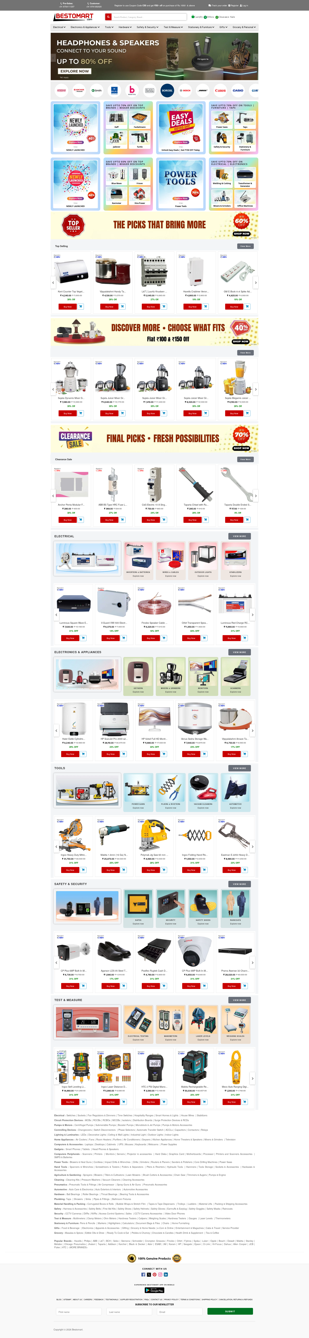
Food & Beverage (71, 1228)
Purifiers (117, 1139)
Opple (213, 1240)
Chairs (166, 1223)
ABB (95, 1240)
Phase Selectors (126, 1129)
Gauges (193, 1218)
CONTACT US (156, 1299)
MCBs (88, 1120)
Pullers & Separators (133, 1166)
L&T (102, 1240)
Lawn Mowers (133, 1174)
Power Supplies (169, 1144)
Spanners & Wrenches (81, 1166)
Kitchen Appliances (162, 1139)
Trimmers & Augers (197, 1174)
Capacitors (180, 1129)
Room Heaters (103, 1139)
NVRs (94, 1213)
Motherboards (194, 1154)
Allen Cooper (240, 1244)
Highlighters (114, 1223)
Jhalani (91, 1244)
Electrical (58, 27)
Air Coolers (81, 1139)
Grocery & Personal (243, 27)
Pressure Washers (91, 1179)
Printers (98, 1154)
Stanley (249, 1240)
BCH (108, 1240)
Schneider (137, 1240)
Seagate (187, 1244)
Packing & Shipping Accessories (231, 1203)
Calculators (128, 1223)
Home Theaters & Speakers (188, 1139)
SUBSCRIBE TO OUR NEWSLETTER (154, 1304)
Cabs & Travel (213, 1228)
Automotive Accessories (135, 1189)
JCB (251, 1244)
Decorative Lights (97, 1134)
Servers (121, 1154)
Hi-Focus (217, 1244)
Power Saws (226, 1162)
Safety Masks (213, 1208)
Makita (240, 1240)
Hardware (124, 27)
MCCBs (116, 1120)
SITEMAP (67, 1299)
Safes (129, 1213)
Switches (70, 1115)
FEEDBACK (98, 1299)
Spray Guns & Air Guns (129, 1184)
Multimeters (79, 1218)
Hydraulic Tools (175, 1166)
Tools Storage (205, 1166)
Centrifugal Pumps (84, 1125)
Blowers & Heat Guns (81, 1162)
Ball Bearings (74, 1194)
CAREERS (88, 1299)
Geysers (146, 1139)
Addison (112, 1244)
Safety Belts (95, 1208)
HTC (64, 1247)
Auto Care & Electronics (81, 1189)
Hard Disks (161, 1154)
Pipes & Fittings (102, 1199)
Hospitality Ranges (143, 1115)
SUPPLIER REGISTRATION (131, 1299)
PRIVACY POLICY (171, 1299)
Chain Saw (179, 1174)
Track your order (219, 5)
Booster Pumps (126, 1125)
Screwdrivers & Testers (107, 1166)
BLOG (58, 1299)
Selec (116, 1240)
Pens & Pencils (88, 1223)
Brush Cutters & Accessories (157, 1174)
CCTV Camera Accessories (148, 1213)
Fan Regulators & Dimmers (101, 1115)
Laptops (89, 1144)
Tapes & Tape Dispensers (161, 1203)
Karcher (123, 1244)
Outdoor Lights (155, 1134)
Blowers (98, 1174)
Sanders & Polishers (182, 1162)
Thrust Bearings (109, 1194)
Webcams (153, 1144)
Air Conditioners (132, 1139)
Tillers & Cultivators (114, 1174)
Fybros (187, 1240)
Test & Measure (172, 27)
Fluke (57, 1247)
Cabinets (111, 1144)
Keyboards (140, 1144)
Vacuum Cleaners (111, 1179)
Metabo (58, 1244)
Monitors (110, 1154)
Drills (135, 1162)
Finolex (170, 1240)
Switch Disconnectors (105, 1129)
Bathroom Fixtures (121, 1199)
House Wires (188, 1115)
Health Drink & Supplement (190, 1232)
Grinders (144, 1162)
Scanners (87, 1154)
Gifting (125, 1228)
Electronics (87, 1228)
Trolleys (181, 1203)
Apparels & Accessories (107, 1228)
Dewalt (230, 1240)
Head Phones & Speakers (105, 1149)
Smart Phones (73, 1149)
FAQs (146, 1299)
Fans (91, 1139)
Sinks (88, 1199)
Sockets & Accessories (227, 1166)
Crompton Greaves (155, 1240)
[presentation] (53, 58)
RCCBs (97, 1120)
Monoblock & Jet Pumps (148, 1125)
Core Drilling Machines (205, 1162)
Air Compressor (106, 1184)
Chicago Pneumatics (75, 1244)
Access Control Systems (111, 1213)
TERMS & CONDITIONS (190, 1299)
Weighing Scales (157, 1218)
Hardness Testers (127, 1218)
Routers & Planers (160, 1162)
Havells (78, 1240)
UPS (120, 1144)
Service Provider (230, 1228)
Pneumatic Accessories (155, 1184)
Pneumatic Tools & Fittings (82, 1184)
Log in (245, 5)
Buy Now (68, 306)
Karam (172, 1244)
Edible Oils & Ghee (95, 1232)
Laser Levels (206, 1218)
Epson (197, 1244)
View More (245, 246)
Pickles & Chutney (141, 1232)
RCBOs (106, 1120)
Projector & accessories (140, 1154)
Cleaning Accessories (133, 1179)
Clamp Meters (94, 1218)
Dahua (227, 1244)
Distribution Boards (142, 1120)
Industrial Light (138, 1134)
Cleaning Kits (73, 1179)
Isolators (126, 1120)
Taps (69, 1199)
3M (164, 1244)
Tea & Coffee (212, 1232)
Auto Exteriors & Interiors (108, 1189)
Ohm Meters (110, 1218)
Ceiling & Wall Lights (118, 1134)
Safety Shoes (124, 1208)
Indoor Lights (171, 1134)
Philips (87, 1240)
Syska (197, 1240)
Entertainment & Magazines (190, 1228)
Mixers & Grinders (213, 1139)
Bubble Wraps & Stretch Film (131, 1203)
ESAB (158, 1244)
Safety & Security (146, 27)
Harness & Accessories (75, 1208)
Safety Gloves (158, 1208)
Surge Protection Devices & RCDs (171, 1120)
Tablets (86, 1149)
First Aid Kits (109, 1208)
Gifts (222, 27)
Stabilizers (202, 1115)
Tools (108, 27)
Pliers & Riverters (156, 1166)
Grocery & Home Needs (143, 1228)
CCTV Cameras (73, 1213)
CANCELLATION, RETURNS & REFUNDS (236, 1299)
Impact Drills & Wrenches (118, 1162)
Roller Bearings (91, 1194)
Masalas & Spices (73, 1232)
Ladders (192, 1203)
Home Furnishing (180, 1223)
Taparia (102, 1244)
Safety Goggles (197, 1208)
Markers (102, 1223)
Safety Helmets (141, 1208)
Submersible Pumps (105, 1125)
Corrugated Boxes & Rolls (100, 1203)
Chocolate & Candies (162, 1232)
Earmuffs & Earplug (177, 1208)
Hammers (191, 1166)
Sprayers (87, 1174)
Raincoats (227, 1208)
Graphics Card (176, 1154)
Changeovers (85, 1129)
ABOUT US (77, 1299)
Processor (208, 1154)
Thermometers (222, 1218)
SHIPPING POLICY (209, 1299)
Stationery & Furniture (200, 27)
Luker (205, 1240)
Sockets (82, 1115)
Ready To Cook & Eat (118, 1232)
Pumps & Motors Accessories (177, 1125)
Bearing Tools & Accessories (134, 1194)
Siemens (125, 1240)
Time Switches (124, 1115)
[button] (80, 307)
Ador (150, 1244)
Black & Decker (137, 1244)
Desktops (100, 1144)
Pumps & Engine (217, 1174)
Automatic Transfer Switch (150, 1129)
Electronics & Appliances (84, 27)
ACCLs (169, 1129)
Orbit (179, 1240)
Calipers (143, 1218)
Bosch (222, 1240)
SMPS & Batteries (63, 1157)
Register (234, 5)
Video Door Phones (175, 1213)
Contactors (193, 1129)
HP (179, 1244)
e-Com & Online (165, 1228)
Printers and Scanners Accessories (234, 1154)
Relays (204, 1129)
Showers (78, 1199)
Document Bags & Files (148, 1223)
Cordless (98, 1162)
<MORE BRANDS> (78, 1247)
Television (230, 1139)
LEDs (83, 1134)
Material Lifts (206, 1203)
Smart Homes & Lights (167, 1115)
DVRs (86, 1213)
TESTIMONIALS (111, 1299)
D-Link (206, 1244)
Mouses (129, 1144)
